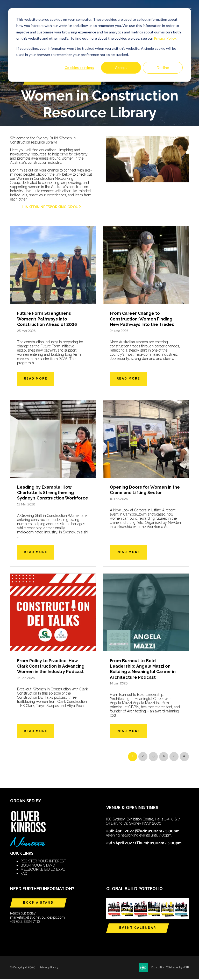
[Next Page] (174, 756)
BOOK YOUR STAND (37, 865)
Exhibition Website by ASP (170, 967)
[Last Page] (184, 756)
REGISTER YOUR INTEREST (43, 861)
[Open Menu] (187, 8)
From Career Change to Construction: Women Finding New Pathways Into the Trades (142, 319)
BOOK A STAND (38, 902)
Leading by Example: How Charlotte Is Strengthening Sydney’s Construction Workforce (52, 493)
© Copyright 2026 (22, 967)
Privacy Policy (165, 38)
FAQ (23, 873)
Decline (163, 67)
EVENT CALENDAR (137, 928)
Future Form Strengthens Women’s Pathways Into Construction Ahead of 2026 (47, 319)
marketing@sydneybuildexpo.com (37, 917)
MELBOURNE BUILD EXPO (43, 869)
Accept (121, 67)
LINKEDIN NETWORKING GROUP (51, 207)
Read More (35, 378)
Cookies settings (79, 67)
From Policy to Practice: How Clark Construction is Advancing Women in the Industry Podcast (50, 666)
